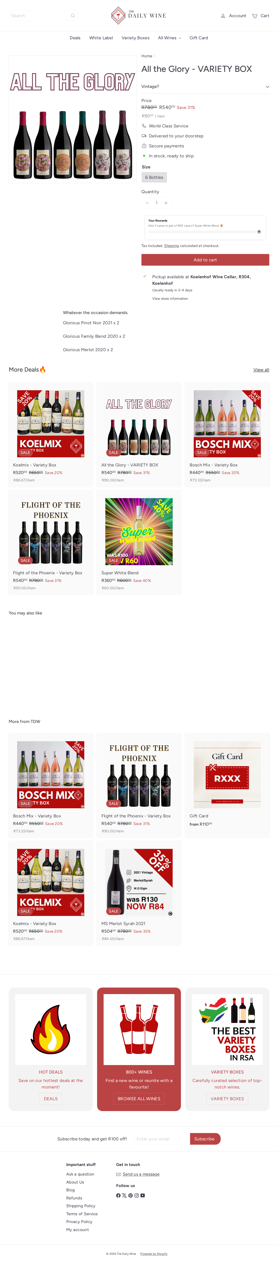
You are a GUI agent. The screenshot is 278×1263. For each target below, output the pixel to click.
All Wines (168, 37)
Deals (75, 37)
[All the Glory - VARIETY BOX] (139, 434)
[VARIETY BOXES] (227, 1029)
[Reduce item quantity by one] (147, 203)
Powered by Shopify (153, 1253)
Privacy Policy (79, 1221)
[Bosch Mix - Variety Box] (227, 434)
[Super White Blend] (139, 542)
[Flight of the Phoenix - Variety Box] (51, 542)
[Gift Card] (227, 782)
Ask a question (80, 1174)
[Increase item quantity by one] (166, 203)
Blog (70, 1189)
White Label (101, 37)
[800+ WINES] (139, 1029)
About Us (75, 1182)
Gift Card (199, 37)
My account (77, 1229)
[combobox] (43, 15)
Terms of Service (82, 1213)
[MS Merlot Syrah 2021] (139, 893)
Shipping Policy (81, 1205)
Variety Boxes (135, 37)
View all (261, 369)
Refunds (74, 1197)
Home (146, 56)
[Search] (73, 15)
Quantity (150, 191)
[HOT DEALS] (50, 1029)
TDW (35, 721)
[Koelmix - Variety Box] (51, 434)
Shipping (171, 246)
